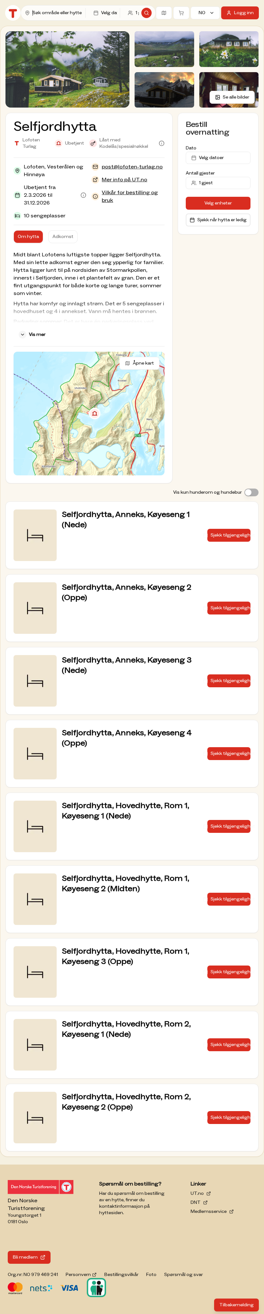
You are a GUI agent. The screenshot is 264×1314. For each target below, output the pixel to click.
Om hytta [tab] (28, 237)
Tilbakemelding (239, 1306)
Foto (151, 1275)
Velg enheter (218, 203)
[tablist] (46, 236)
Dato (191, 148)
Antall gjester (200, 173)
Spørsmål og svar (183, 1275)
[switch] (251, 492)
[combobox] (58, 12)
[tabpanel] (89, 296)
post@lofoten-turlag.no (132, 167)
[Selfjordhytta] (94, 413)
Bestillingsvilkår (121, 1275)
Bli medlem (25, 1257)
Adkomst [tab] (62, 237)
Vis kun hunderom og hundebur (207, 492)
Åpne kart (143, 363)
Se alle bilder (236, 97)
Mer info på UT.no (124, 179)
